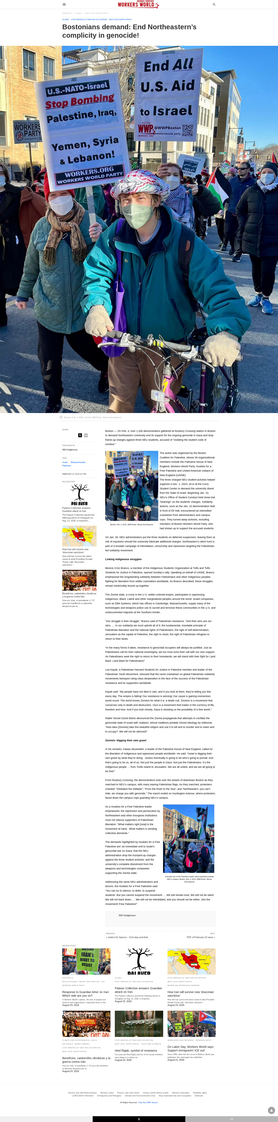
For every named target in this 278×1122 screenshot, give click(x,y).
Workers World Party (73, 985)
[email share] (86, 435)
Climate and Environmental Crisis (79, 1040)
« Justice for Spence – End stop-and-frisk (127, 937)
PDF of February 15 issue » (201, 937)
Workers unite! (204, 1040)
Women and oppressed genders (184, 985)
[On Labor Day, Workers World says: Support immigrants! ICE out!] (192, 1024)
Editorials (67, 978)
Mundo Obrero (82, 1044)
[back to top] (271, 1110)
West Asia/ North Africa (96, 13)
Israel (64, 462)
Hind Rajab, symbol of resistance (136, 1050)
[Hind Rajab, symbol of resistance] (139, 1024)
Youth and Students (151, 1044)
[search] (214, 4)
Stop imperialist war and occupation (89, 20)
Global (78, 13)
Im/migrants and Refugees (181, 1040)
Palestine (66, 465)
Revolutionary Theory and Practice (81, 981)
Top (103, 981)
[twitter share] (80, 435)
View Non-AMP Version (148, 1102)
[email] (231, 1119)
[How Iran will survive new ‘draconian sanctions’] (79, 536)
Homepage (67, 13)
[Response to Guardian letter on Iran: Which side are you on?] (86, 961)
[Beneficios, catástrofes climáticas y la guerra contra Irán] (79, 580)
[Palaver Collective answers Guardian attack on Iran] (79, 494)
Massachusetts (78, 462)
